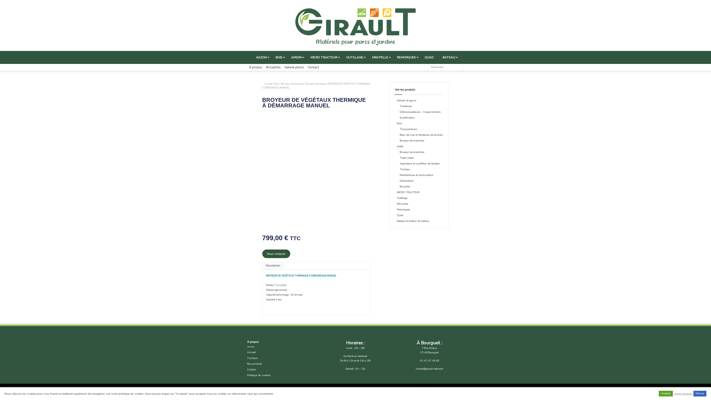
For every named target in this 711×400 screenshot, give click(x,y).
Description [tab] (273, 265)
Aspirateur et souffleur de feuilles (420, 163)
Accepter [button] (666, 393)
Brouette (405, 186)
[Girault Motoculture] (355, 26)
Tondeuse (406, 106)
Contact (313, 67)
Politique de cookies (259, 375)
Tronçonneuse (408, 129)
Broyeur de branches (292, 84)
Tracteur (405, 169)
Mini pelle (402, 204)
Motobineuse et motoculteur (416, 175)
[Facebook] (424, 67)
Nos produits (254, 364)
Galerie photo (294, 67)
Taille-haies (407, 158)
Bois (276, 84)
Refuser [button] (700, 393)
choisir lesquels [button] (683, 393)
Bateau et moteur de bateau (413, 221)
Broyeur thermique (316, 84)
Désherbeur (407, 181)
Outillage (402, 198)
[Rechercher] (460, 67)
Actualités (273, 67)
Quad (400, 215)
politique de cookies (131, 394)
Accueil (268, 84)
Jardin (400, 146)
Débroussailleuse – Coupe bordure (420, 112)
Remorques (403, 209)
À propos (255, 67)
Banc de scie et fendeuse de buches (421, 135)
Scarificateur (407, 117)
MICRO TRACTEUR (408, 192)
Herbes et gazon (406, 100)
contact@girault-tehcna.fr (429, 369)
